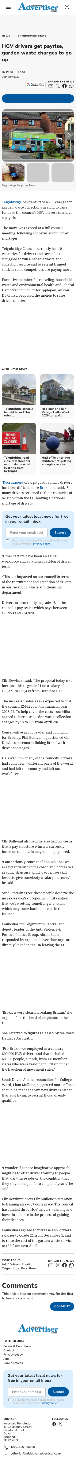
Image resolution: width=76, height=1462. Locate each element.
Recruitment (13, 482)
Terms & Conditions (17, 1346)
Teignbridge (12, 202)
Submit (60, 532)
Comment (62, 1306)
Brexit (45, 488)
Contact (8, 1350)
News (6, 35)
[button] (8, 7)
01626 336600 (25, 1447)
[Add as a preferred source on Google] (36, 85)
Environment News (32, 35)
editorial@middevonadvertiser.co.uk (36, 1454)
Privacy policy (13, 1355)
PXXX (9, 72)
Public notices (13, 1363)
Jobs (6, 1359)
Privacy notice (41, 543)
